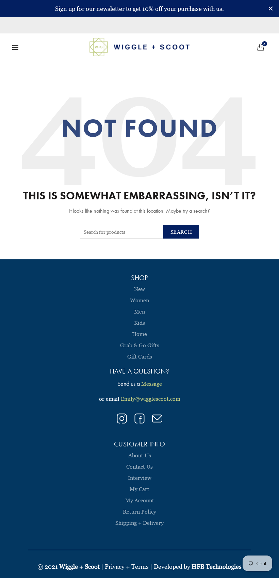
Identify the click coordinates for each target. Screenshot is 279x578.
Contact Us (139, 466)
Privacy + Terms (127, 566)
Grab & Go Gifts (139, 345)
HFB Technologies (217, 566)
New (139, 289)
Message (151, 384)
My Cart (139, 489)
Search (181, 232)
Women (139, 300)
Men (139, 311)
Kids (139, 323)
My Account (139, 500)
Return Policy (139, 511)
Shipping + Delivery (139, 523)
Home (139, 334)
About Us (139, 455)
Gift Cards (139, 356)
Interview (139, 478)
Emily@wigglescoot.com (150, 399)
